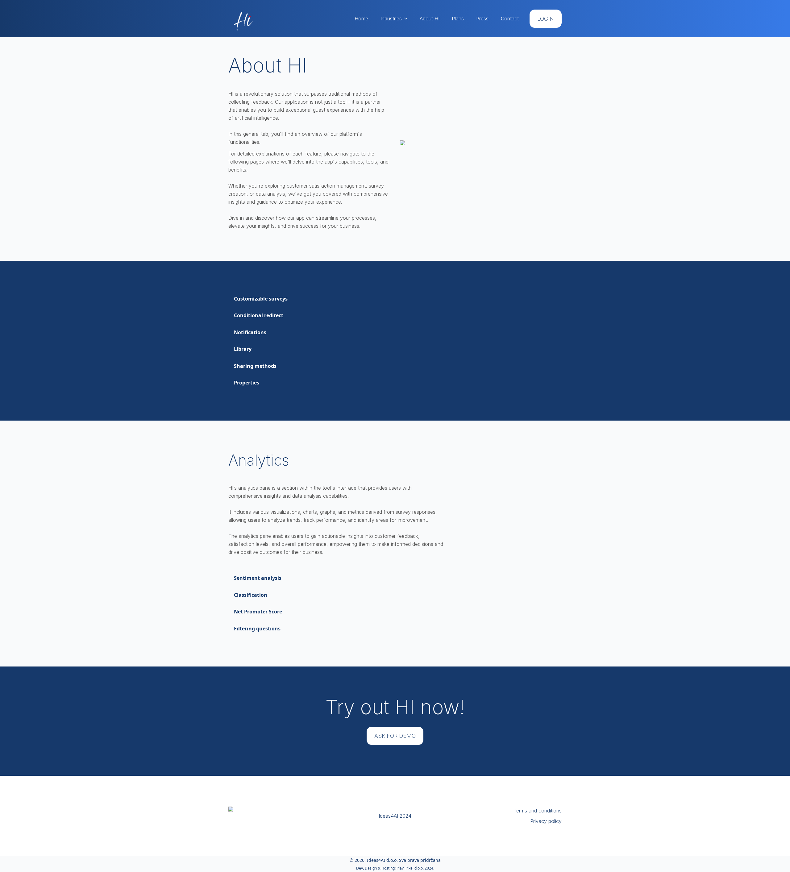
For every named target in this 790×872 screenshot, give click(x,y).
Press (482, 18)
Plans (458, 18)
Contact (510, 18)
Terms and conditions (538, 811)
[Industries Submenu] (408, 18)
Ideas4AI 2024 (395, 816)
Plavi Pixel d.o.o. (410, 868)
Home (361, 18)
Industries (391, 18)
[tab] (260, 299)
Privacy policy (546, 821)
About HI (429, 18)
